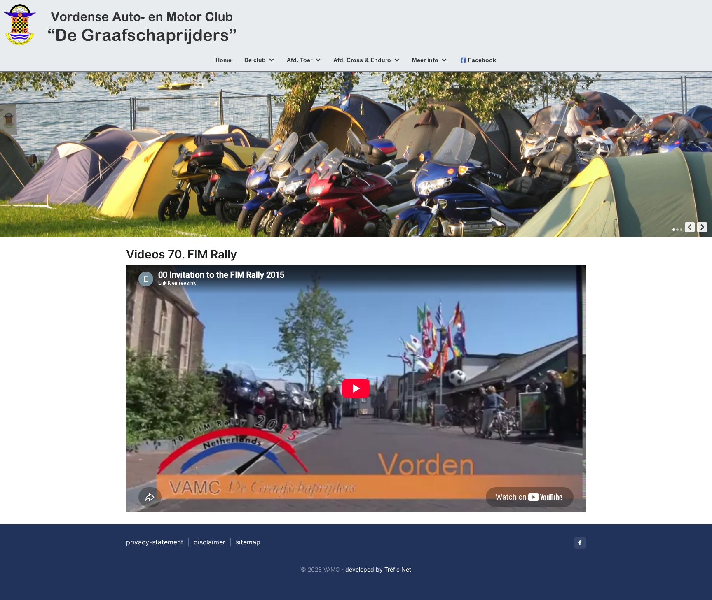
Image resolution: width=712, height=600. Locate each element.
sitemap (248, 542)
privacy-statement (154, 542)
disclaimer (209, 542)
